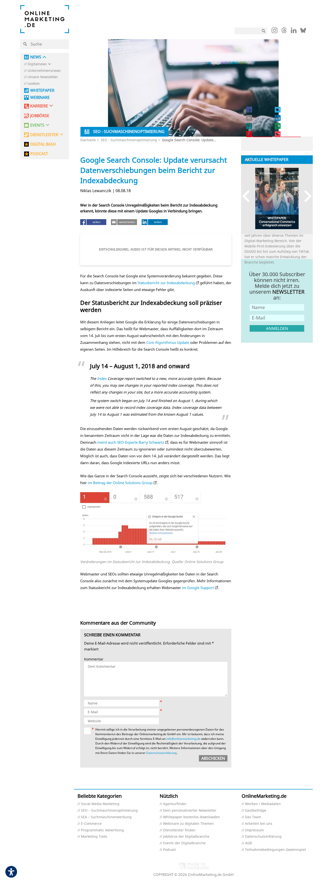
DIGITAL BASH (43, 144)
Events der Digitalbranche (184, 843)
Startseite (88, 140)
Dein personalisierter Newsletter (189, 810)
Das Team (253, 817)
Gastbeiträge (255, 810)
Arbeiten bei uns (258, 824)
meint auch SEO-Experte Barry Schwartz (130, 442)
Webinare (40, 97)
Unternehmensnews (44, 71)
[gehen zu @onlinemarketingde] (284, 31)
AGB (248, 843)
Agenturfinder (174, 804)
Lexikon (34, 84)
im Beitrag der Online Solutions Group (120, 482)
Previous (248, 196)
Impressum (254, 830)
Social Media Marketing (100, 804)
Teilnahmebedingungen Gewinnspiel (275, 850)
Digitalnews (37, 64)
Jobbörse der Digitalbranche (186, 837)
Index (102, 378)
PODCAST (39, 153)
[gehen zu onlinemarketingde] (274, 31)
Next (306, 196)
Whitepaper (42, 90)
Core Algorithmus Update (167, 342)
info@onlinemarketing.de (183, 739)
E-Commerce (91, 824)
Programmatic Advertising (102, 830)
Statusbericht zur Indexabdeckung (166, 282)
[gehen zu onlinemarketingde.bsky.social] (303, 31)
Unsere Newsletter (43, 77)
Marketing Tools (94, 837)
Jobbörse (39, 115)
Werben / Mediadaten (263, 804)
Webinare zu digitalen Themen (188, 824)
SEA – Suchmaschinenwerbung (106, 817)
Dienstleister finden (179, 830)
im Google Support (198, 587)
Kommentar (93, 659)
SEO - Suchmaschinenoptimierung (129, 140)
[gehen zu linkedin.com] (293, 31)
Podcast (169, 850)
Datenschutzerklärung (161, 753)
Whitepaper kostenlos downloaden (191, 817)
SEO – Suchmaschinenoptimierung (109, 810)
